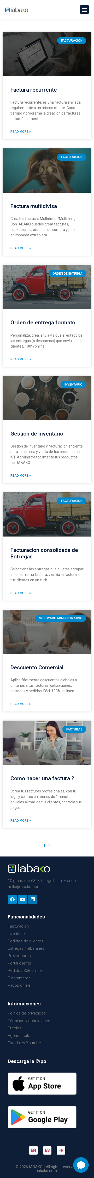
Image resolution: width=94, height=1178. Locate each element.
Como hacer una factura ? (42, 778)
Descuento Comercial (36, 667)
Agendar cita (19, 1035)
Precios (14, 1028)
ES (47, 1150)
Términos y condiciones (29, 1020)
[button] (84, 9)
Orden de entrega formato (42, 322)
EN (33, 1150)
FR (60, 1150)
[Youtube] (22, 899)
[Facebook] (12, 899)
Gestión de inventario (36, 434)
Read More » (20, 132)
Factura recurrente (33, 90)
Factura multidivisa (33, 206)
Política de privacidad (27, 1013)
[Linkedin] (32, 899)
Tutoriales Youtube (24, 1043)
